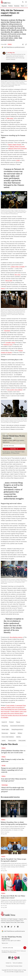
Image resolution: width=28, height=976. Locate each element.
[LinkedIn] (18, 927)
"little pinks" (9, 118)
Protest (11, 722)
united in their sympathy (18, 266)
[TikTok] (11, 927)
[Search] (23, 2)
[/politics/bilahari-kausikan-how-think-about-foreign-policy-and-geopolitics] (14, 808)
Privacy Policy (16, 453)
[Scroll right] (26, 6)
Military (20, 733)
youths (3, 740)
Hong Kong (5, 726)
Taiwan (18, 722)
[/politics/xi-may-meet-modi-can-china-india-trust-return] (14, 882)
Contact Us (8, 963)
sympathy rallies (10, 342)
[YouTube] (8, 927)
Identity (18, 737)
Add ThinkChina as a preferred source (14, 47)
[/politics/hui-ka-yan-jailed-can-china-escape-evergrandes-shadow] (14, 845)
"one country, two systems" (15, 390)
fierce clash (9, 280)
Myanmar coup (7, 344)
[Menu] (26, 2)
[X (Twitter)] (2, 927)
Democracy (5, 733)
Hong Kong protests (17, 729)
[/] (5, 2)
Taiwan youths (12, 740)
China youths (22, 740)
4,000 (18, 160)
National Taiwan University (17, 146)
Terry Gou (17, 274)
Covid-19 (4, 722)
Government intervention (17, 726)
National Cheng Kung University (17, 148)
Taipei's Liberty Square (14, 144)
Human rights (5, 729)
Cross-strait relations (8, 737)
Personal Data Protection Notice (14, 966)
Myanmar (12, 733)
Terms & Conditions (17, 963)
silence (3, 288)
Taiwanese (7, 330)
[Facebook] (14, 927)
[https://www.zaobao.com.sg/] (14, 958)
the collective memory (16, 637)
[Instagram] (5, 927)
